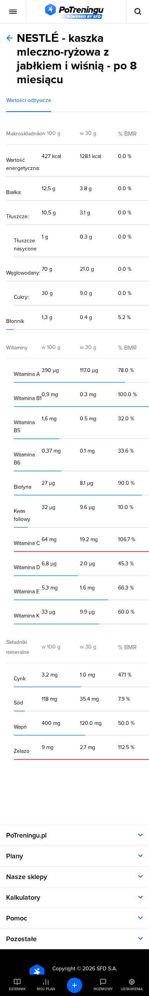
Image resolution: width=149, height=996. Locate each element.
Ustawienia (132, 989)
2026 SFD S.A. (100, 968)
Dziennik (17, 989)
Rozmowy (103, 989)
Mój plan (46, 989)
